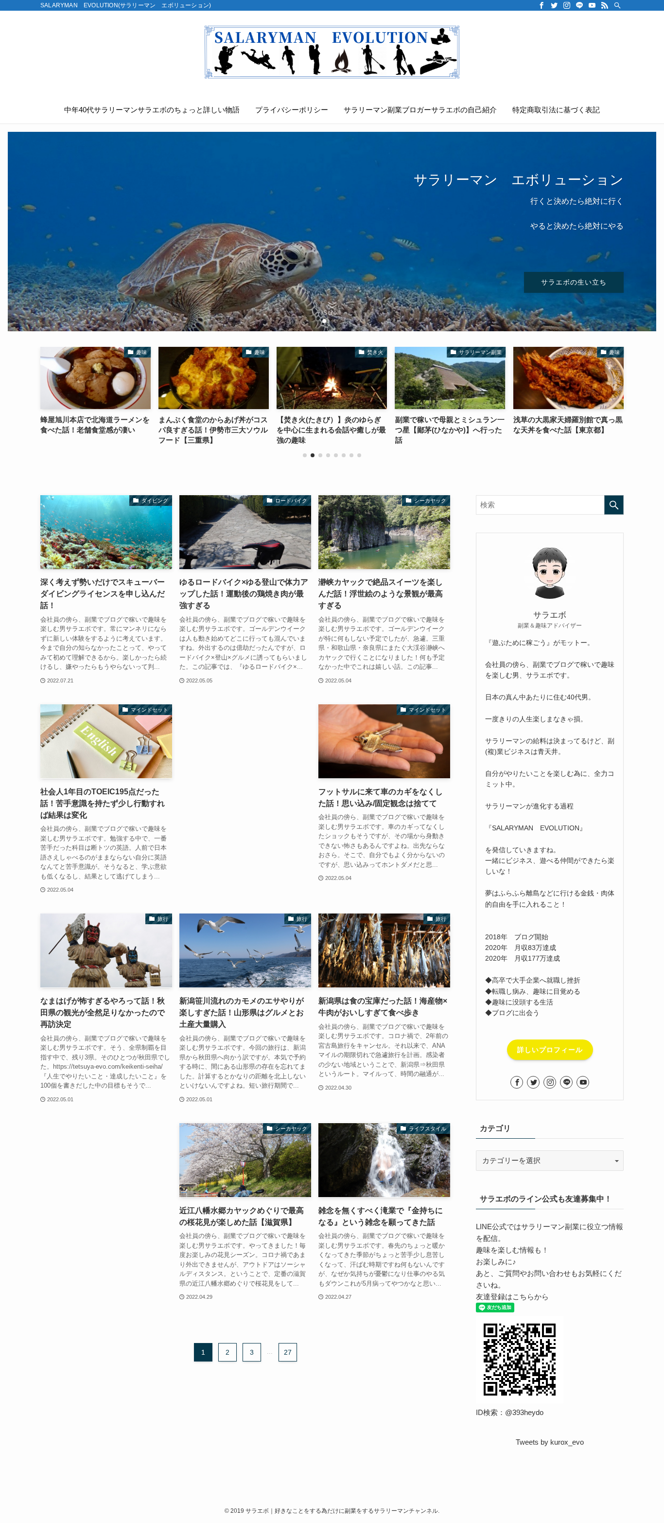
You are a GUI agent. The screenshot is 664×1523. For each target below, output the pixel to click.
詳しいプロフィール (550, 1049)
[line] (579, 5)
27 (288, 1352)
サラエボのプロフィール (97, 270)
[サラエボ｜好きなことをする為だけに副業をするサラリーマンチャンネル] (332, 51)
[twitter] (554, 5)
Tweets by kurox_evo (550, 1442)
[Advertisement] (245, 754)
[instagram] (566, 5)
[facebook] (541, 5)
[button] (316, 321)
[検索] (617, 5)
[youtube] (592, 5)
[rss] (604, 5)
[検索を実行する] (614, 505)
